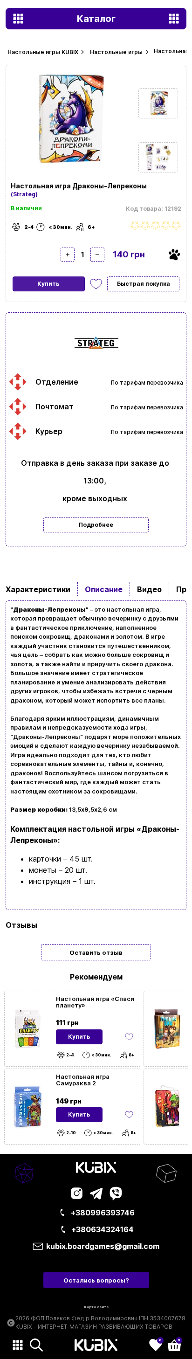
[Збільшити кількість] (68, 255)
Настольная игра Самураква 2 (83, 1079)
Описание (104, 589)
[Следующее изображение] (158, 103)
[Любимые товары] (129, 1036)
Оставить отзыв (96, 952)
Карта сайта (96, 1307)
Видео (149, 589)
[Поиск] (36, 1345)
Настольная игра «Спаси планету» (95, 1001)
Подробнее (96, 524)
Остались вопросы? (96, 1280)
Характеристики (38, 589)
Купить (48, 283)
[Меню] (17, 1345)
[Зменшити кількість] (97, 255)
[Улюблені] (96, 283)
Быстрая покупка (143, 283)
